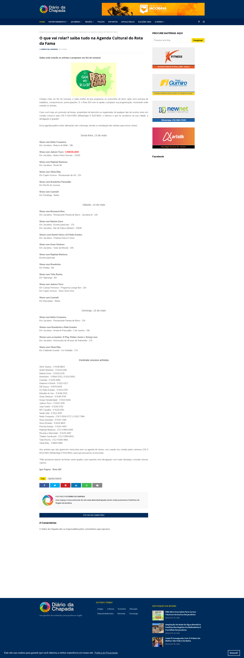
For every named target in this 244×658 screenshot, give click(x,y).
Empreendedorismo (105, 613)
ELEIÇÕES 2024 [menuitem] (144, 21)
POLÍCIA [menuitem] (101, 21)
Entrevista (121, 613)
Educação (133, 609)
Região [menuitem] (88, 21)
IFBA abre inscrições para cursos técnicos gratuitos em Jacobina (180, 613)
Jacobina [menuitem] (75, 21)
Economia (122, 609)
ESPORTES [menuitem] (113, 21)
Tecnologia (133, 613)
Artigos (100, 609)
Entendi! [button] (234, 653)
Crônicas (110, 609)
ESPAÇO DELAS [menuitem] (128, 21)
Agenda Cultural (57, 32)
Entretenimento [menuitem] (57, 21)
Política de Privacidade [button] (106, 653)
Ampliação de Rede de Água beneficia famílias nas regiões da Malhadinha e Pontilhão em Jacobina (183, 627)
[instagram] (203, 21)
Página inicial (44, 32)
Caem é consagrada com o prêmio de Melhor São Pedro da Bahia (182, 639)
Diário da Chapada (49, 49)
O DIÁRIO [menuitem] (159, 21)
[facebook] (199, 21)
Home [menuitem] (42, 21)
